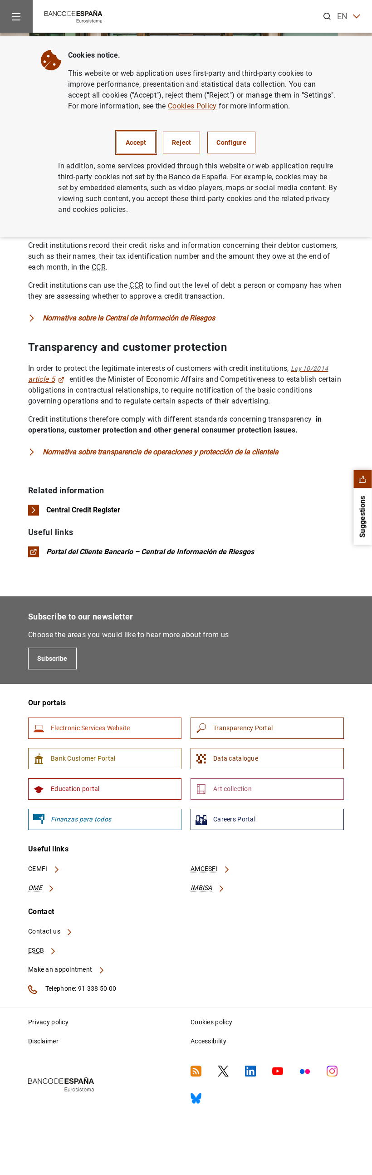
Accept (136, 142)
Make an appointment (61, 969)
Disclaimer (43, 1041)
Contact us (45, 931)
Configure (231, 142)
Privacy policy (48, 1022)
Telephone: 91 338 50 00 (80, 988)
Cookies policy (211, 1022)
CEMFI (38, 868)
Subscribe (52, 658)
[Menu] (16, 16)
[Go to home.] (73, 15)
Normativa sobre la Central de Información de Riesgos (129, 318)
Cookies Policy (192, 106)
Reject (181, 142)
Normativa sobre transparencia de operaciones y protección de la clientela (161, 451)
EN (342, 16)
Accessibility (209, 1041)
